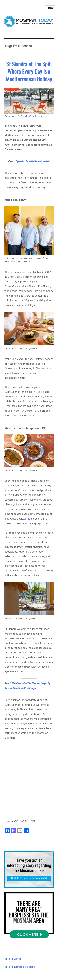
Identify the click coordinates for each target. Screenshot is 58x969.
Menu (50, 8)
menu (29, 518)
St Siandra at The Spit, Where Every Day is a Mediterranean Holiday (29, 71)
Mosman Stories (12, 959)
